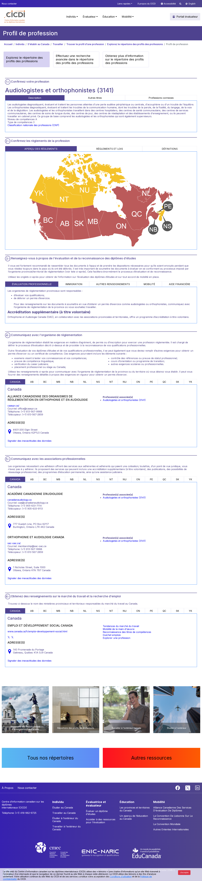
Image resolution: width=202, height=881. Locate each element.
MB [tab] (58, 381)
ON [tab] (138, 381)
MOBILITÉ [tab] (149, 284)
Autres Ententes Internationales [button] (171, 829)
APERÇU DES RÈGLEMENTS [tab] (40, 148)
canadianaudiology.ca (19, 499)
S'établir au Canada (38, 44)
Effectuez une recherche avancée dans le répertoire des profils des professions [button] (75, 59)
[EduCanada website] (146, 852)
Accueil (8, 44)
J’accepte (184, 872)
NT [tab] (111, 381)
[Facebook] (178, 787)
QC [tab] (164, 381)
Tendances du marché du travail (121, 626)
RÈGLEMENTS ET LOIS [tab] (109, 148)
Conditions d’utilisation (121, 876)
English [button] (192, 3)
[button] (15, 17)
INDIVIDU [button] (58, 802)
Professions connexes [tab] (161, 97)
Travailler (58, 44)
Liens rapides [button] (123, 3)
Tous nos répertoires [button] (50, 758)
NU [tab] (125, 381)
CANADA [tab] (15, 381)
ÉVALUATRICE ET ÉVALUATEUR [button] (96, 803)
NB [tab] (71, 381)
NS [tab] (98, 381)
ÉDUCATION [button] (127, 802)
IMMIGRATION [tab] (73, 284)
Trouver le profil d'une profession (85, 44)
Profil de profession (177, 44)
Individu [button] (71, 16)
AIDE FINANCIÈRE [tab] (179, 284)
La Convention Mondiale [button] (166, 824)
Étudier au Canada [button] (62, 807)
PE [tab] (151, 381)
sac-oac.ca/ (14, 543)
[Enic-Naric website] (100, 852)
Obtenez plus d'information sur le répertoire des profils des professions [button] (124, 59)
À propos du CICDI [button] (147, 3)
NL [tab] (85, 381)
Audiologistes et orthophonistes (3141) (124, 400)
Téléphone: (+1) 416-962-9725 (19, 812)
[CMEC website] (56, 852)
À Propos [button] (7, 787)
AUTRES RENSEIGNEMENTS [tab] (113, 284)
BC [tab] (45, 381)
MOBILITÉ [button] (159, 802)
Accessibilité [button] (170, 3)
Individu (20, 44)
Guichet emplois (112, 634)
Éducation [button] (108, 16)
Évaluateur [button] (89, 16)
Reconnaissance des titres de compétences (127, 632)
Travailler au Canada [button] (64, 812)
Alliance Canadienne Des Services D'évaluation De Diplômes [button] (172, 809)
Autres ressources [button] (151, 758)
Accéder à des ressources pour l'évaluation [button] (100, 821)
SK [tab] (177, 381)
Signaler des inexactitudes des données (29, 440)
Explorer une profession (116, 637)
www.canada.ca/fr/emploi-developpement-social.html (37, 631)
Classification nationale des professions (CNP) (33, 125)
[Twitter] (188, 787)
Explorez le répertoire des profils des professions (135, 44)
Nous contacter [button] (9, 3)
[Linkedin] (197, 787)
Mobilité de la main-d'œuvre (118, 629)
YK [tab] (190, 381)
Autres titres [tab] (95, 97)
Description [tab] (34, 97)
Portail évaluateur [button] (187, 16)
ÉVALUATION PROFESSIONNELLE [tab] (32, 284)
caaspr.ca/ (13, 405)
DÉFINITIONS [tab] (170, 148)
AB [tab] (32, 381)
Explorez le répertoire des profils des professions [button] (24, 59)
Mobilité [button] (127, 16)
